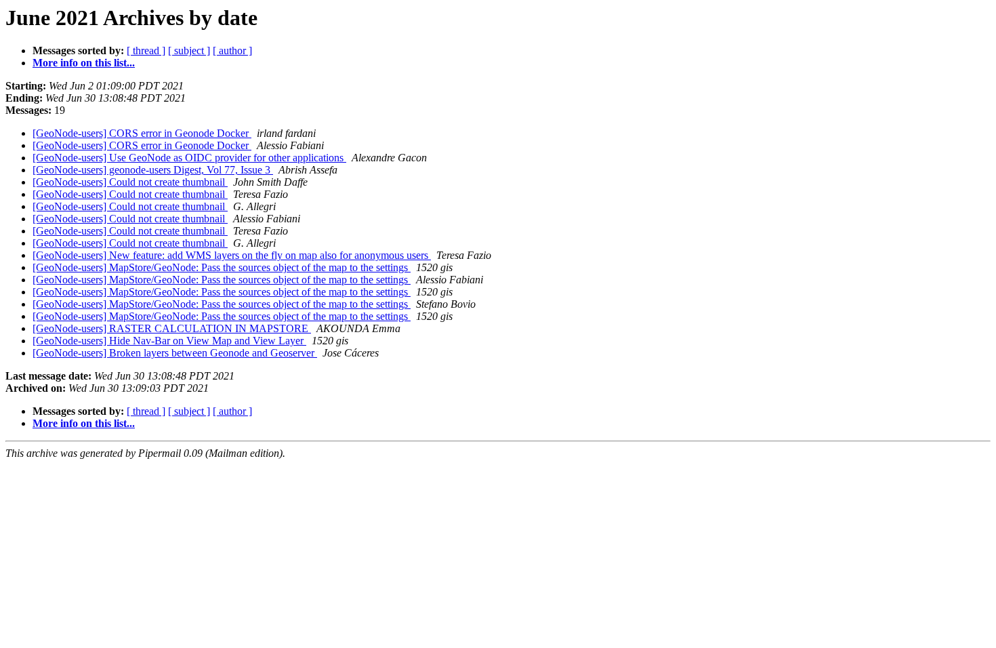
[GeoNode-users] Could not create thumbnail (130, 182)
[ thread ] (146, 50)
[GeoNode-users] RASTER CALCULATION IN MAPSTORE (172, 328)
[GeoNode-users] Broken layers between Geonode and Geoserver (175, 353)
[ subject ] (189, 50)
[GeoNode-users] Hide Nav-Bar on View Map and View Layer (169, 340)
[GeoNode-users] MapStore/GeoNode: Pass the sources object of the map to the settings (222, 267)
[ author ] (232, 50)
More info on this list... (84, 62)
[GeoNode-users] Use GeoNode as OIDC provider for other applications (189, 157)
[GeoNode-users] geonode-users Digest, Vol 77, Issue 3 (153, 170)
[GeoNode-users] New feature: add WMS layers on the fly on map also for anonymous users (232, 255)
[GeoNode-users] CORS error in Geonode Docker (142, 133)
